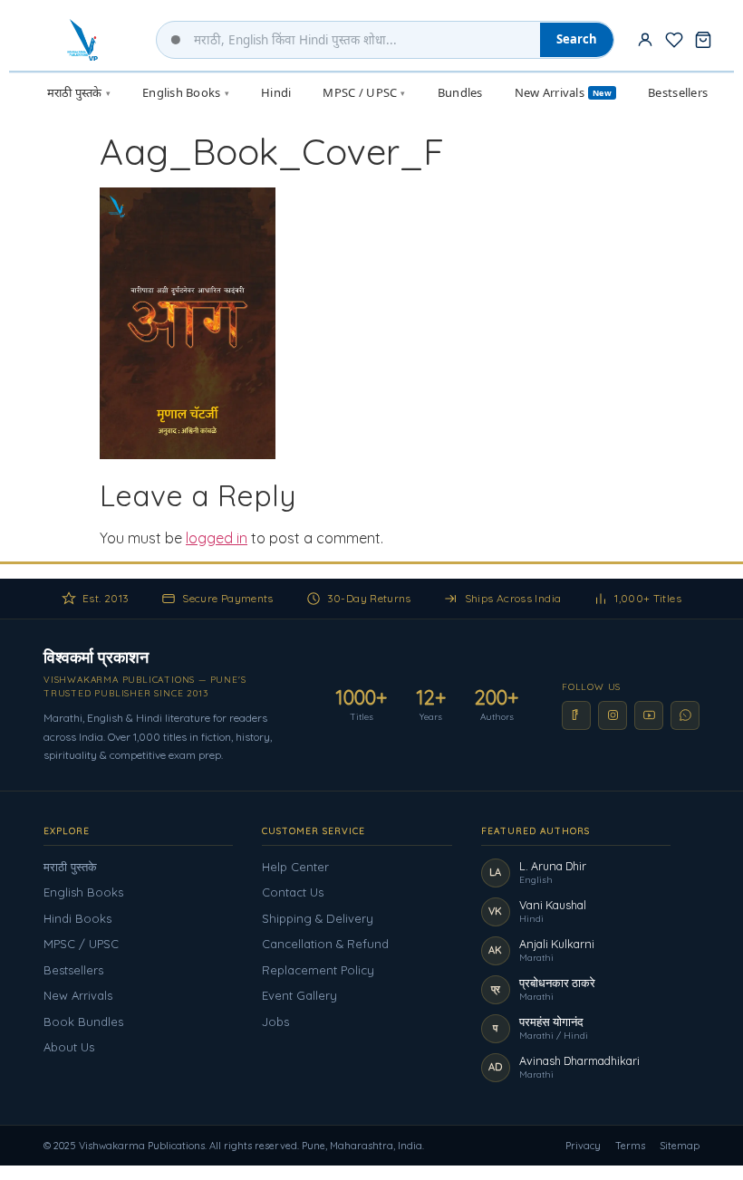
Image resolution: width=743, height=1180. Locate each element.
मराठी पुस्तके (70, 866)
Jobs (275, 1021)
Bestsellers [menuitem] (678, 92)
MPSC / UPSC (81, 943)
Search (576, 39)
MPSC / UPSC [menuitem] (364, 92)
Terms (630, 1145)
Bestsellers (73, 970)
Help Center (295, 866)
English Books (83, 892)
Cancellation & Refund (325, 943)
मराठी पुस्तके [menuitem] (79, 92)
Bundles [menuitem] (460, 92)
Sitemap (680, 1145)
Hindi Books (77, 918)
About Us (68, 1047)
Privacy (583, 1145)
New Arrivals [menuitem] (563, 92)
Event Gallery (299, 995)
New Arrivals (77, 995)
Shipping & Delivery (317, 918)
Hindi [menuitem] (276, 92)
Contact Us (292, 892)
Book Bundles (83, 1021)
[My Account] (645, 40)
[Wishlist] (674, 40)
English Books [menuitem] (185, 92)
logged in (216, 538)
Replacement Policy (318, 970)
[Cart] (703, 40)
